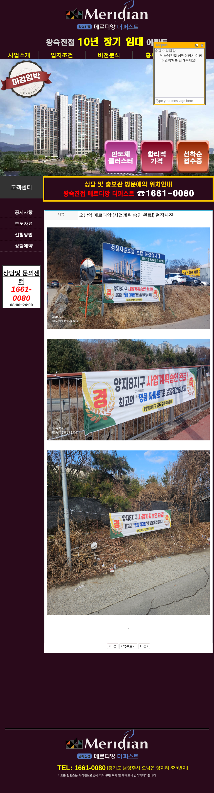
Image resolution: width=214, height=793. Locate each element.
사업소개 (19, 55)
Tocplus (161, 45)
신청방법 (24, 234)
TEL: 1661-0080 (81, 768)
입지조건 (62, 55)
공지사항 (24, 212)
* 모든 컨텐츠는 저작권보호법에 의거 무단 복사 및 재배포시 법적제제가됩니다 (107, 775)
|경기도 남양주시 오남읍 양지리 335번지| (147, 767)
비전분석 (109, 55)
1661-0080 (21, 293)
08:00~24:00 (21, 305)
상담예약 (24, 245)
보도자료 (24, 223)
